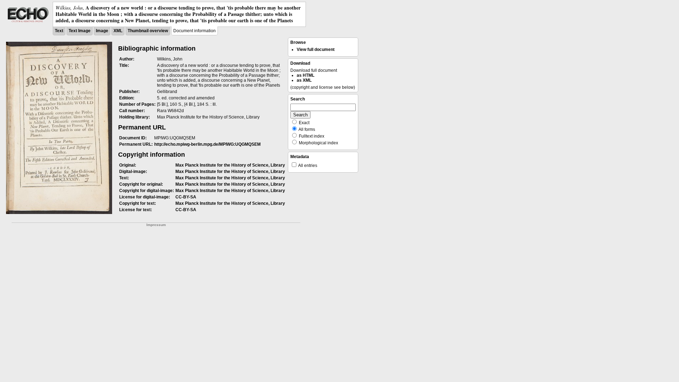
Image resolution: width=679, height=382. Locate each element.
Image (102, 30)
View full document (316, 49)
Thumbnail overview (148, 30)
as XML (304, 80)
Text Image (80, 30)
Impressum (156, 225)
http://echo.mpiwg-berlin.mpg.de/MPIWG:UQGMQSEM (207, 144)
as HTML (305, 75)
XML (118, 30)
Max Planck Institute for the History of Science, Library (230, 165)
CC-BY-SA (185, 197)
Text (59, 30)
